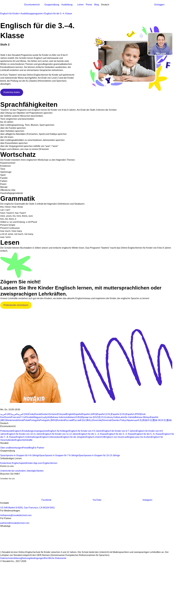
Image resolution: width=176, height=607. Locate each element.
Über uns (4, 448)
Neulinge (87, 7)
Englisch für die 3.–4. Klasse (58, 13)
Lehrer (80, 4)
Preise (89, 4)
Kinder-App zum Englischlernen (41, 463)
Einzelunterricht (32, 4)
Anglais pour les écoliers (139, 437)
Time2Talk (36, 41)
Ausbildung (66, 4)
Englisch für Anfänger (58, 431)
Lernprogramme (40, 431)
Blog (96, 4)
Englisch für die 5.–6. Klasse (148, 434)
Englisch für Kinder (9, 13)
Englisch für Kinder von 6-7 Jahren (119, 431)
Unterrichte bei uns (9, 471)
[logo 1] (6, 406)
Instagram (147, 500)
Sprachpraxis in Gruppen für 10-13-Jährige (99, 455)
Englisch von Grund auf (116, 437)
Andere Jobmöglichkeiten (31, 471)
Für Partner (38, 448)
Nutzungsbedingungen (33, 558)
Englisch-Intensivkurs (50, 437)
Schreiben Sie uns (7, 479)
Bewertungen (15, 448)
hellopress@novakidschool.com (15, 515)
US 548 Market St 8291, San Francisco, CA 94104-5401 (27, 507)
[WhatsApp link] (21, 549)
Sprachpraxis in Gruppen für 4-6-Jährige (19, 455)
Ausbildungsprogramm (72, 7)
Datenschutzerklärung (11, 558)
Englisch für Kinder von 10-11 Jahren (25, 434)
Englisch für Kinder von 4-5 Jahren (86, 431)
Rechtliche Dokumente (55, 558)
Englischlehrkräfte (23, 440)
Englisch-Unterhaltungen (28, 437)
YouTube (97, 500)
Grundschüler (99, 7)
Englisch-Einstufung (22, 431)
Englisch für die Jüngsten (73, 437)
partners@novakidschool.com (14, 523)
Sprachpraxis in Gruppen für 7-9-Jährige (58, 455)
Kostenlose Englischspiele (13, 463)
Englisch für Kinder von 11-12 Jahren (61, 434)
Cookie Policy (78, 576)
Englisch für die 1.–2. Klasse (93, 434)
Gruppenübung (51, 4)
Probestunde (6, 431)
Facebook (46, 500)
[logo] (14, 5)
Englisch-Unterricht (95, 437)
